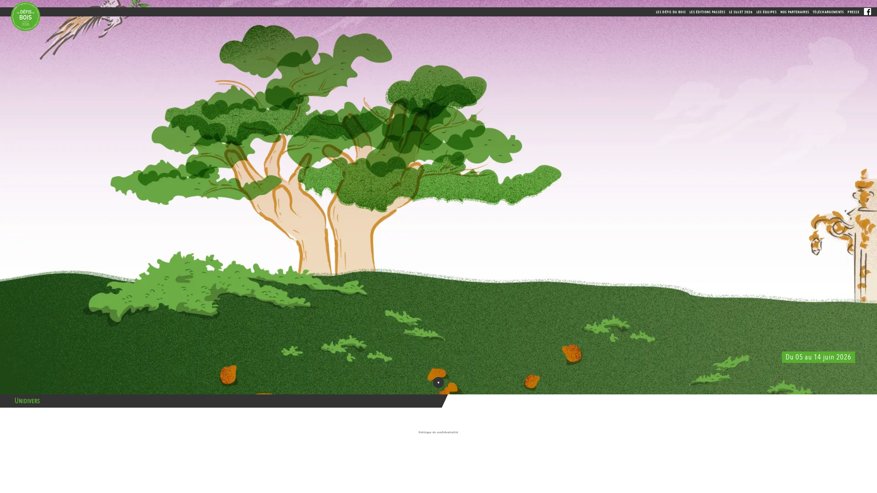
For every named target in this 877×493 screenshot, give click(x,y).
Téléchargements (828, 12)
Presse (853, 12)
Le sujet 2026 (741, 12)
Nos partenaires (794, 12)
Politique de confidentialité (439, 432)
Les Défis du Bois (671, 12)
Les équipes (766, 12)
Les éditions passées (707, 12)
